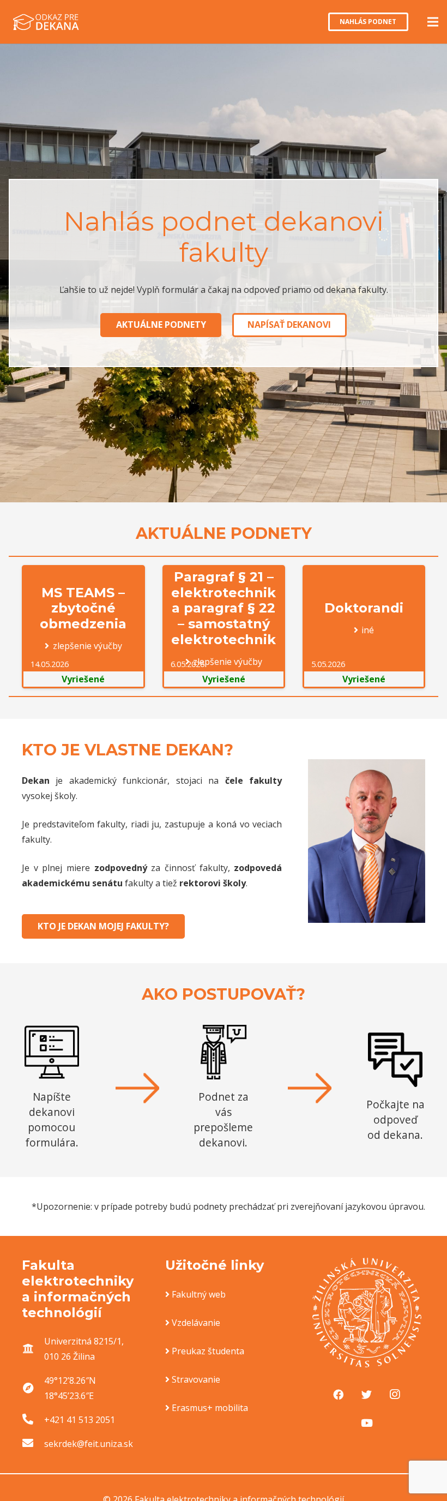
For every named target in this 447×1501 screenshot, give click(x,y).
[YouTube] (367, 1423)
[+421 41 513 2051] (33, 1419)
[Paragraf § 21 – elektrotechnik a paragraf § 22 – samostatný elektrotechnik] (223, 626)
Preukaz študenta (208, 1351)
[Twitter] (367, 1395)
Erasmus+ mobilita (210, 1408)
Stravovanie (196, 1379)
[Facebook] (338, 1395)
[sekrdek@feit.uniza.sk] (33, 1443)
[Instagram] (395, 1395)
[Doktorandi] (364, 626)
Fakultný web (199, 1294)
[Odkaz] (46, 21)
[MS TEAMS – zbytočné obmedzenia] (83, 626)
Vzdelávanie (196, 1323)
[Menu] (432, 21)
